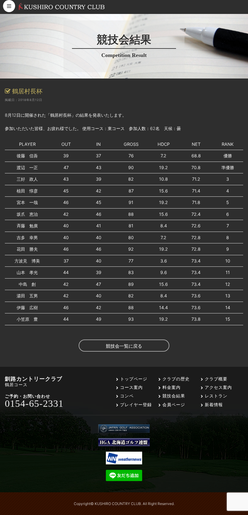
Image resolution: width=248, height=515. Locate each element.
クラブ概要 (215, 378)
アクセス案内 (217, 387)
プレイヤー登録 (135, 404)
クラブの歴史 (175, 378)
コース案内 (131, 387)
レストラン (215, 395)
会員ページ (173, 404)
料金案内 (171, 387)
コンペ (126, 395)
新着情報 (213, 404)
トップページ (133, 378)
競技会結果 (173, 395)
